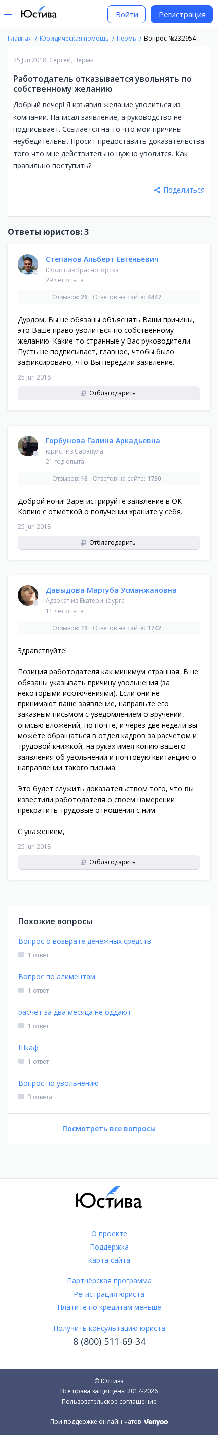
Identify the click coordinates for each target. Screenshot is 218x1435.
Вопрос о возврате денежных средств (84, 941)
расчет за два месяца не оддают (74, 1012)
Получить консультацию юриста (109, 1328)
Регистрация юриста (109, 1294)
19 (84, 628)
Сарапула (89, 451)
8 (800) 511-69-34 (109, 1341)
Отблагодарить (112, 393)
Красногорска (97, 270)
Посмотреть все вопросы (109, 1129)
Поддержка (109, 1247)
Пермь (84, 60)
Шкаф (28, 1047)
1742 (154, 628)
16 (84, 478)
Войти (127, 14)
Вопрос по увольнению (58, 1083)
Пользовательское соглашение (109, 1401)
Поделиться (184, 190)
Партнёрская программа (109, 1281)
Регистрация (182, 14)
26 (84, 297)
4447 (154, 297)
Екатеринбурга (102, 600)
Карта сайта (109, 1260)
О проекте (109, 1233)
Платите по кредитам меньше (109, 1307)
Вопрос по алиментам (56, 976)
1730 (154, 478)
